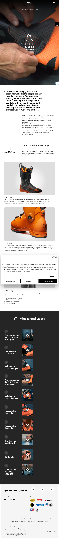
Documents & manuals (11, 518)
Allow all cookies (48, 281)
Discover (26, 9)
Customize (28, 281)
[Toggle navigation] (5, 2)
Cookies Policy (22, 521)
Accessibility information (42, 521)
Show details (51, 276)
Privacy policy (50, 518)
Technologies (32, 9)
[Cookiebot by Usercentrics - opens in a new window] (51, 257)
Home (22, 9)
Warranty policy (21, 518)
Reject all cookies (10, 281)
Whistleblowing (31, 521)
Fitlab (37, 9)
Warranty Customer (31, 518)
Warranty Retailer (41, 518)
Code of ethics (14, 521)
